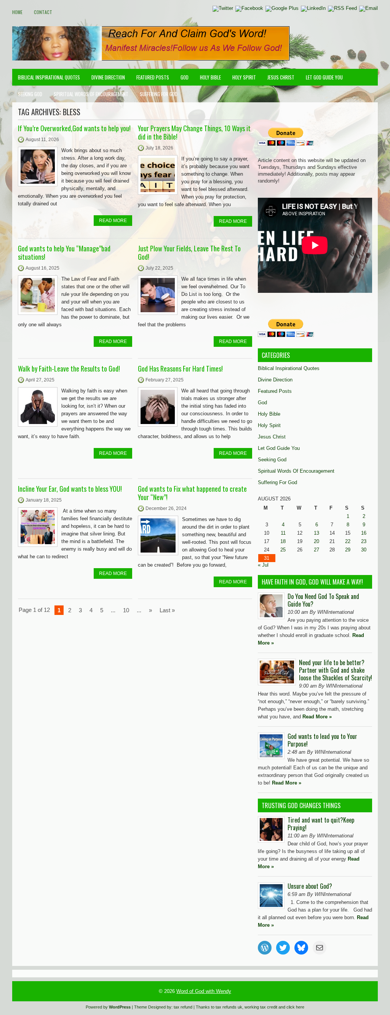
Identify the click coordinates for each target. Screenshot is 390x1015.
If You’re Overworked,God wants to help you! (74, 128)
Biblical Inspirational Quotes (49, 77)
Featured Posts (152, 77)
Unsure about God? (310, 886)
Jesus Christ (280, 77)
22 (347, 541)
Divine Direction (108, 77)
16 (363, 533)
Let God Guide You (324, 77)
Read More (113, 220)
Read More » (317, 717)
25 (283, 550)
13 (316, 533)
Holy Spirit (244, 77)
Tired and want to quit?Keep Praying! (321, 823)
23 (363, 541)
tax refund (183, 1007)
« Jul (263, 565)
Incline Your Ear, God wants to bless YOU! (70, 489)
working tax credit (261, 1007)
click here (295, 1007)
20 (316, 541)
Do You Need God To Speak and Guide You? (323, 600)
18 (283, 541)
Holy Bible (210, 77)
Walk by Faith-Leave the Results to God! (69, 368)
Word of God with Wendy (203, 991)
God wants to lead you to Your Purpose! (322, 740)
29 (347, 550)
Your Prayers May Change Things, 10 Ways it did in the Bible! (194, 132)
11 (283, 533)
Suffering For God (158, 94)
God (185, 77)
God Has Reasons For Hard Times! (180, 368)
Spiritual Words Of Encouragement (91, 94)
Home (17, 12)
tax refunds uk (229, 1007)
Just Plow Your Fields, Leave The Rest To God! (189, 252)
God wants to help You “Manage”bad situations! (64, 252)
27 (316, 550)
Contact (43, 12)
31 (266, 558)
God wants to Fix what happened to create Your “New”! (192, 493)
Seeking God (30, 94)
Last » (167, 610)
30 (363, 550)
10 (126, 610)
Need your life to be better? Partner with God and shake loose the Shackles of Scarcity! (335, 670)
